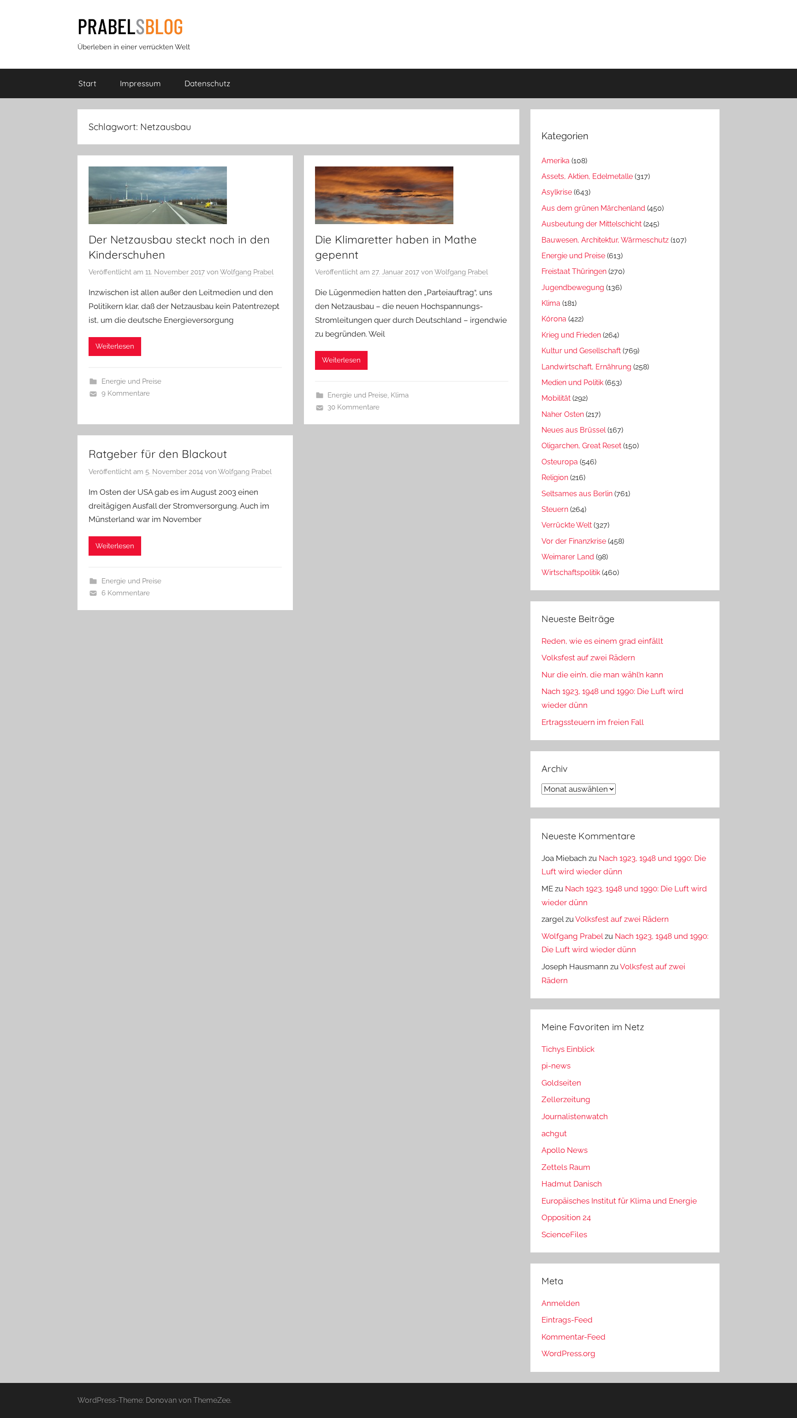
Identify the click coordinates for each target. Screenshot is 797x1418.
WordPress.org (568, 1353)
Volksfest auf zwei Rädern (588, 657)
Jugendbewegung (572, 287)
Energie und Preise (131, 381)
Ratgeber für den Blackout (158, 454)
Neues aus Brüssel (573, 430)
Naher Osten (562, 414)
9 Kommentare (125, 393)
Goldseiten (561, 1082)
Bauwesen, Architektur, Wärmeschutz (605, 240)
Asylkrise (556, 192)
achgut (554, 1133)
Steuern (554, 509)
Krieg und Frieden (571, 335)
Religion (554, 477)
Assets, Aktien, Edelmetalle (587, 176)
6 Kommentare (125, 593)
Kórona (553, 318)
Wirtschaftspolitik (570, 572)
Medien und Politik (572, 382)
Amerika (555, 160)
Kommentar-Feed (573, 1336)
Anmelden (560, 1303)
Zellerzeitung (565, 1099)
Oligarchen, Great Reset (581, 445)
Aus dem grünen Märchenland (593, 208)
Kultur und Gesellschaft (581, 350)
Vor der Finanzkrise (573, 541)
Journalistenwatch (574, 1116)
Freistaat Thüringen (574, 271)
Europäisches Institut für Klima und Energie (619, 1200)
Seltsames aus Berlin (577, 493)
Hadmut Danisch (571, 1183)
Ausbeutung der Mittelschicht (591, 224)
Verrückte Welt (566, 525)
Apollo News (564, 1150)
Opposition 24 (566, 1217)
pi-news (556, 1065)
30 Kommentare (353, 407)
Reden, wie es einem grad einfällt (602, 641)
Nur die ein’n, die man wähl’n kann (602, 674)
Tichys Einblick (568, 1049)
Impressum (140, 83)
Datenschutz (207, 83)
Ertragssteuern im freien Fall (592, 722)
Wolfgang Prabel (247, 272)
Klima (400, 395)
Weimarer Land (567, 556)
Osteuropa (559, 461)
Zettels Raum (565, 1167)
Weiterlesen (114, 346)
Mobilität (556, 398)
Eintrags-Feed (567, 1319)
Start (87, 83)
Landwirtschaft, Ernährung (586, 366)
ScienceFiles (564, 1234)
